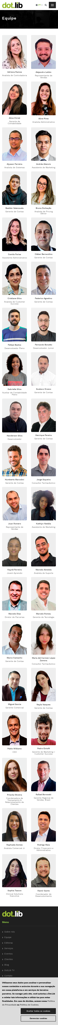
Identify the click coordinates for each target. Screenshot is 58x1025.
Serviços (8, 949)
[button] (39, 5)
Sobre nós (9, 932)
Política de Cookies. (29, 1005)
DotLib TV (9, 970)
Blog (6, 965)
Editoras (8, 943)
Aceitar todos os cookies (38, 1011)
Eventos (8, 954)
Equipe (7, 937)
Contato (8, 976)
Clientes (8, 959)
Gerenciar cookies (38, 1018)
